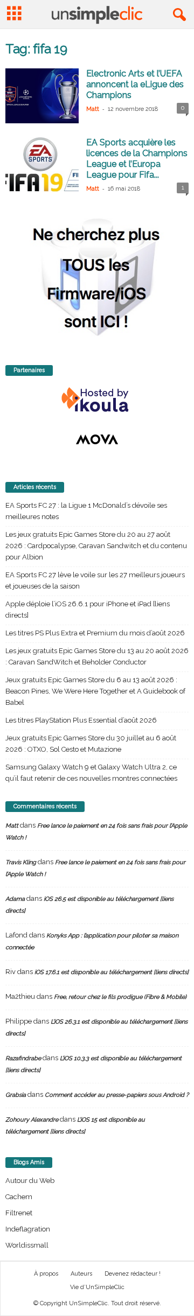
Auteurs (81, 1273)
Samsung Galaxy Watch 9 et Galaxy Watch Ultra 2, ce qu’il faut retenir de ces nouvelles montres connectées (91, 772)
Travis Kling (20, 862)
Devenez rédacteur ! (133, 1273)
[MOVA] (97, 439)
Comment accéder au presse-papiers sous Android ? (117, 1094)
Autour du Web (29, 1181)
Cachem (18, 1197)
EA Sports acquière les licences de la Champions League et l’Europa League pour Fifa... (137, 158)
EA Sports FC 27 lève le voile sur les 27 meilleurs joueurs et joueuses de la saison (95, 580)
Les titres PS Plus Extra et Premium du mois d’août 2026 (95, 633)
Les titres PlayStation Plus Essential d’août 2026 (81, 720)
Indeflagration (27, 1229)
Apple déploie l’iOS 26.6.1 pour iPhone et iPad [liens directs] (87, 609)
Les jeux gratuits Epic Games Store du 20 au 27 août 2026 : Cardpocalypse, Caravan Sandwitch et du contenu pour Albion (96, 545)
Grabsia (15, 1094)
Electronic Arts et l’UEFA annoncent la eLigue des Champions (135, 84)
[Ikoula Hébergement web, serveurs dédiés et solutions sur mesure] (97, 400)
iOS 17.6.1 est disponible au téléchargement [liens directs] (111, 972)
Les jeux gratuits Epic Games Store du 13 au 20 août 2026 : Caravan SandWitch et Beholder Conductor (97, 656)
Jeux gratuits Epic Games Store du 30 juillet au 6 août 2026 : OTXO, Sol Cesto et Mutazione (90, 743)
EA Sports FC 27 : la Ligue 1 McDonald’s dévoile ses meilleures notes (86, 511)
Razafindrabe (23, 1058)
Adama (15, 898)
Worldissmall (26, 1245)
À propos (46, 1273)
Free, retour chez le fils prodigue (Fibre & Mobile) (120, 996)
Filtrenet (18, 1213)
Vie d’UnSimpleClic (97, 1287)
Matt (92, 109)
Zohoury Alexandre (31, 1119)
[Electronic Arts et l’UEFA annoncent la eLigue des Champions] (42, 95)
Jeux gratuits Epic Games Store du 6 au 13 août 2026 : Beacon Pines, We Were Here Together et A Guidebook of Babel (95, 691)
